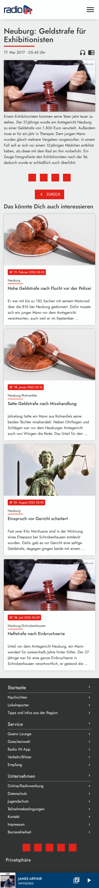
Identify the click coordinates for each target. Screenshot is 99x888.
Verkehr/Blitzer (19, 757)
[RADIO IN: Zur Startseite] (44, 9)
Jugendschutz (18, 801)
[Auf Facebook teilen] (32, 177)
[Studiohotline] (72, 847)
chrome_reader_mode (91, 52)
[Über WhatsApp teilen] (55, 177)
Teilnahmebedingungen (26, 809)
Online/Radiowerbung (25, 786)
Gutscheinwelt (19, 741)
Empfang (15, 764)
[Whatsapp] (61, 847)
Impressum (16, 824)
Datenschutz (17, 793)
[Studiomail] (26, 847)
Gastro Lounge (19, 734)
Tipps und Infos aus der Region (33, 712)
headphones (82, 52)
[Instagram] (49, 847)
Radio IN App (19, 749)
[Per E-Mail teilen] (67, 177)
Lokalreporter (18, 705)
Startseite (17, 687)
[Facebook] (38, 847)
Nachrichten (17, 697)
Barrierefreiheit (19, 832)
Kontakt (13, 816)
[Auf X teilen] (44, 177)
